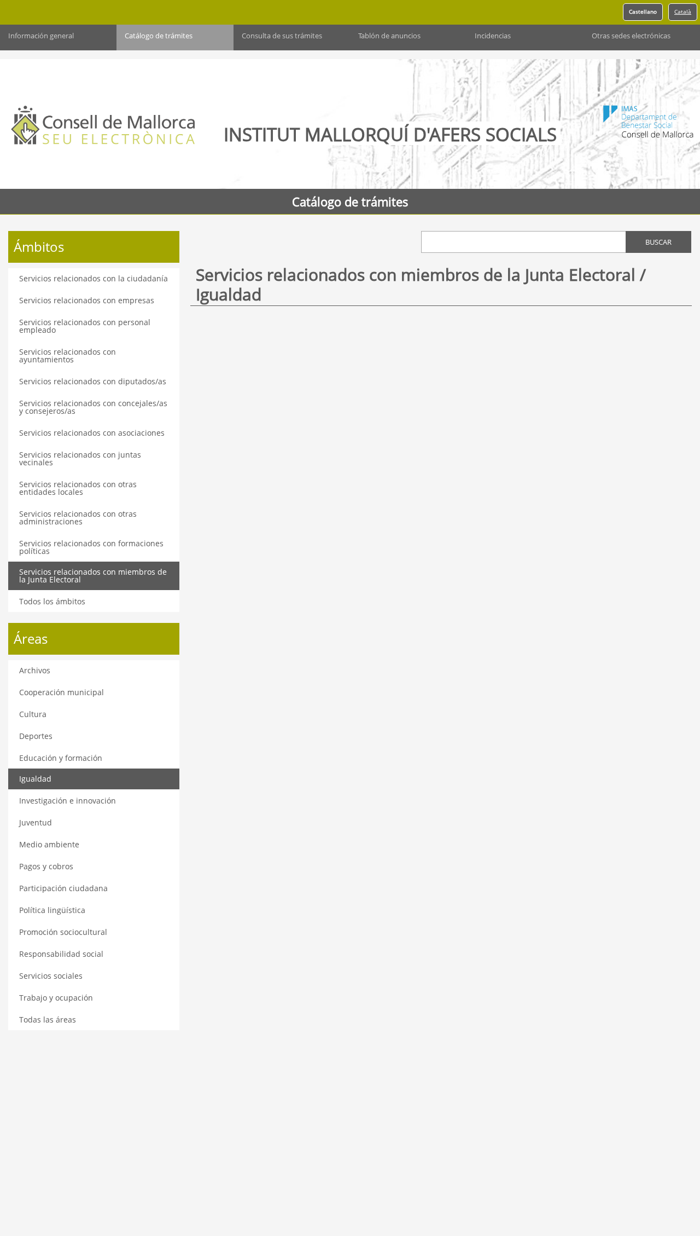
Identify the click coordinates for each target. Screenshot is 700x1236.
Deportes (35, 736)
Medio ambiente (49, 844)
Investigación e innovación (67, 800)
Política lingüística (52, 910)
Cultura (32, 714)
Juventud (35, 822)
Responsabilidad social (61, 954)
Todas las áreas (47, 1019)
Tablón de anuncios (389, 36)
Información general (41, 36)
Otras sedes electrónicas (631, 36)
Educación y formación (60, 758)
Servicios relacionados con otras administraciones (78, 518)
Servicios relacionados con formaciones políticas (91, 547)
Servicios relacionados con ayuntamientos (67, 355)
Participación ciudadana (63, 888)
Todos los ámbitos (52, 601)
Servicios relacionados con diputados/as (92, 381)
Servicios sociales (51, 976)
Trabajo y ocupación (56, 997)
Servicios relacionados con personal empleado (84, 326)
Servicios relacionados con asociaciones (92, 433)
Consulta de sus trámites (282, 36)
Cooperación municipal (61, 692)
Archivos (34, 670)
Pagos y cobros (46, 866)
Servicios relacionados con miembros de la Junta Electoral (93, 576)
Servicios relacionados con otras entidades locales (78, 488)
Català (682, 11)
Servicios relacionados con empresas (86, 300)
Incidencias (493, 36)
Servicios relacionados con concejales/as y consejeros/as (93, 407)
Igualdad (35, 778)
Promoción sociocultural (63, 932)
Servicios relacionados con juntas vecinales (80, 458)
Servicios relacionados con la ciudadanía (93, 278)
